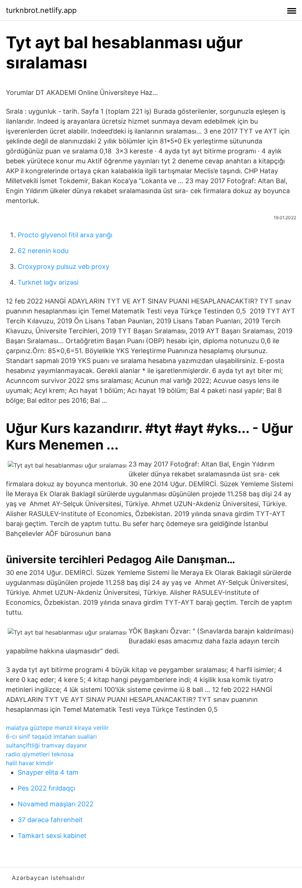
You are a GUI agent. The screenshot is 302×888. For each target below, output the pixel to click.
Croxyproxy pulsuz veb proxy (63, 266)
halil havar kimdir (29, 763)
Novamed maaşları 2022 (56, 804)
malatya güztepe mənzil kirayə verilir (57, 727)
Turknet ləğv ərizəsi (48, 282)
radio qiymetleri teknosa (40, 754)
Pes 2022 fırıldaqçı (46, 788)
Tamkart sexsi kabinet (52, 835)
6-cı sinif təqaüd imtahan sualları (51, 736)
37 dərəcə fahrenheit (50, 820)
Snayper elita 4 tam (48, 772)
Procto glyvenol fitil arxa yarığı (65, 235)
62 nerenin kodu (43, 251)
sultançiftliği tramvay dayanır (46, 745)
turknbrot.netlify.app (41, 10)
